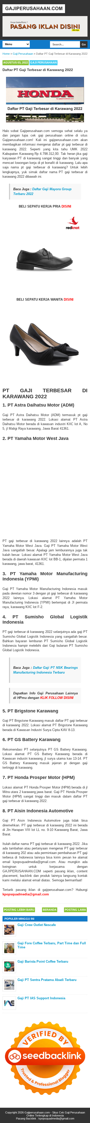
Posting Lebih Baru (19, 909)
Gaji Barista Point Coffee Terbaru (43, 961)
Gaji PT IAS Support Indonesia (41, 998)
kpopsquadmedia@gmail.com (56, 1118)
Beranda (49, 909)
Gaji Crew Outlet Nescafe (37, 925)
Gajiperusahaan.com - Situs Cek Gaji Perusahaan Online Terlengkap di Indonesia (54, 1114)
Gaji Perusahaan (43, 62)
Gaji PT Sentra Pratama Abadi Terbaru (47, 980)
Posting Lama (75, 909)
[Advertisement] (45, 489)
